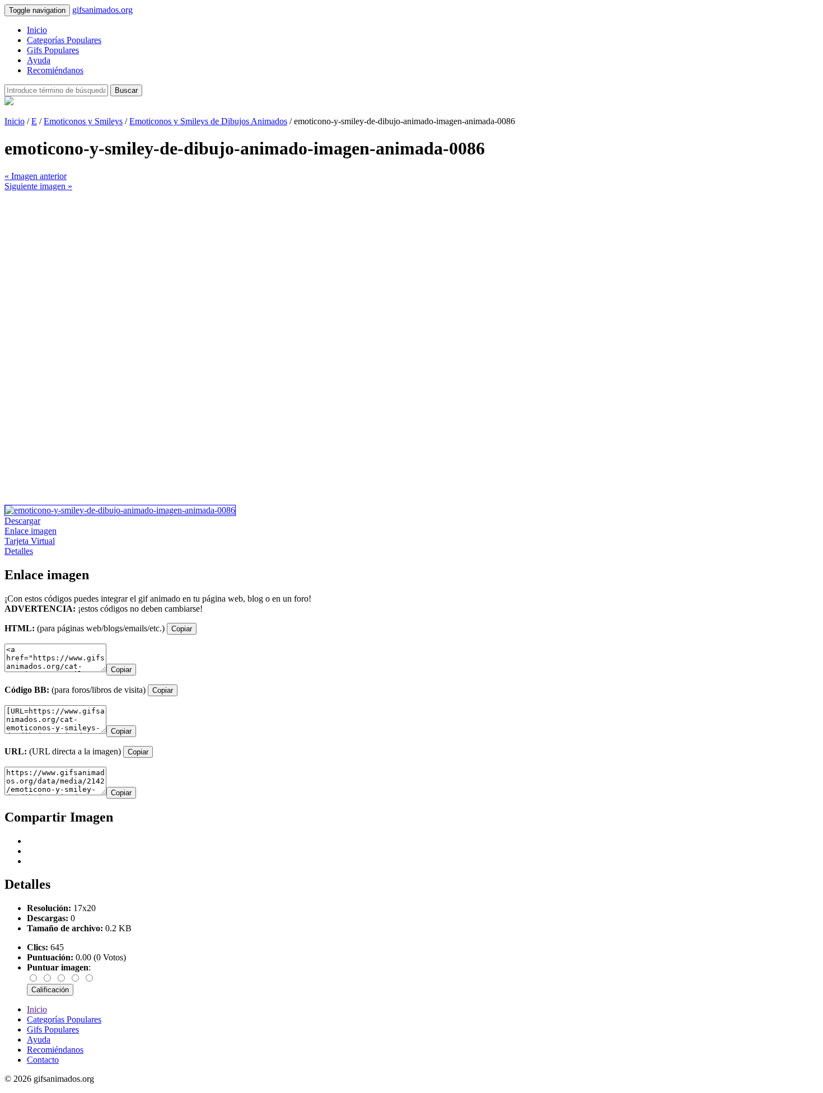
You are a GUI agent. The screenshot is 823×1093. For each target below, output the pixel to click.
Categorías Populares (64, 40)
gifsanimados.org (102, 10)
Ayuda (38, 60)
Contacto (43, 1059)
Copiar (181, 629)
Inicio (37, 30)
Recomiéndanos (55, 70)
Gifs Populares (53, 50)
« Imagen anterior (35, 176)
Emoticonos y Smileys (83, 121)
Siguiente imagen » (38, 186)
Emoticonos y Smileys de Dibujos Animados (208, 121)
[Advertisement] (340, 269)
